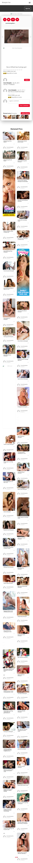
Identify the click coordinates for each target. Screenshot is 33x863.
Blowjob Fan (6, 2)
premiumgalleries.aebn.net (11, 23)
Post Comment (24, 105)
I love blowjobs (12, 90)
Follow (27, 80)
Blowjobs (14, 113)
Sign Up (27, 8)
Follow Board (25, 113)
